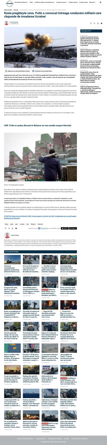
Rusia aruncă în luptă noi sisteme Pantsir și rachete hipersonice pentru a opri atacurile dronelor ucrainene (68, 290)
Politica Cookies (41, 438)
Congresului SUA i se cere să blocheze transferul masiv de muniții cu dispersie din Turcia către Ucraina (12, 402)
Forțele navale (83, 2)
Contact (66, 438)
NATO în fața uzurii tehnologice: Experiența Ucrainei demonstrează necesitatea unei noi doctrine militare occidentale (50, 426)
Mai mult (92, 2)
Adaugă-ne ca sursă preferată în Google (19, 71)
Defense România (8, 9)
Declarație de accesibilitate (80, 438)
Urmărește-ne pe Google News (43, 71)
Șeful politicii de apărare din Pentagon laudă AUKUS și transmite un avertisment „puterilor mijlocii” (49, 379)
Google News (44, 228)
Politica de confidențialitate (25, 438)
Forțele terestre (61, 2)
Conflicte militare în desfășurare (44, 2)
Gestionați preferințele (54, 438)
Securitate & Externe (21, 2)
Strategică (16, 9)
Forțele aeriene (73, 2)
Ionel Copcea (14, 22)
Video (31, 2)
